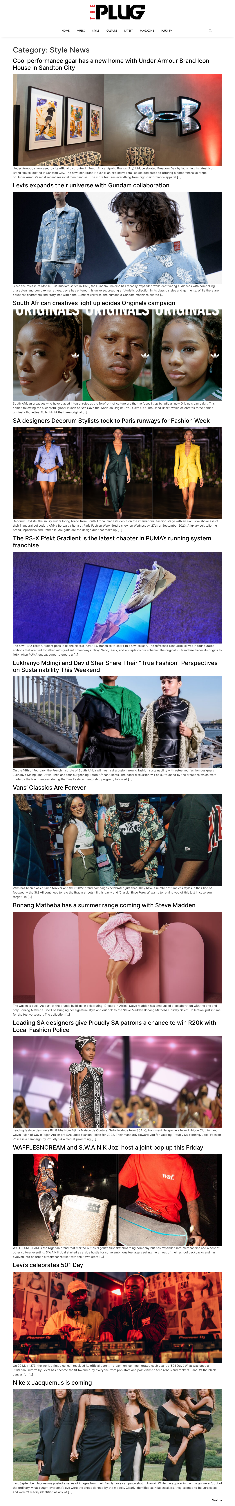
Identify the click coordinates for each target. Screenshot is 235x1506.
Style (95, 31)
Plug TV (166, 31)
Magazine (147, 31)
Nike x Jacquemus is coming (52, 1382)
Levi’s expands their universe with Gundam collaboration (91, 185)
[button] (210, 30)
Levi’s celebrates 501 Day (48, 1264)
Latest (128, 31)
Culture (111, 31)
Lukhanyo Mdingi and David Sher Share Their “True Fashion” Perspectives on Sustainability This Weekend (115, 666)
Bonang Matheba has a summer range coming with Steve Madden (104, 905)
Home (66, 31)
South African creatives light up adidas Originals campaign (94, 303)
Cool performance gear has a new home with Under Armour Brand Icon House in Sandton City (111, 64)
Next (217, 1500)
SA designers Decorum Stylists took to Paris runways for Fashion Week (111, 420)
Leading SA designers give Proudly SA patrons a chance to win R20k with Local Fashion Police (114, 1026)
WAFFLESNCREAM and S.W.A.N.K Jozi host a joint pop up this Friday (108, 1147)
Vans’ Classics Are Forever (49, 787)
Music (81, 31)
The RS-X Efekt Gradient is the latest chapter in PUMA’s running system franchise (112, 542)
